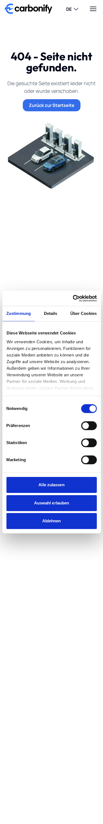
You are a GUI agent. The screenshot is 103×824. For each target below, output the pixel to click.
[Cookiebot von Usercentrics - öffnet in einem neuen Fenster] (73, 298)
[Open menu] (93, 8)
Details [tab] (50, 313)
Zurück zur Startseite (51, 105)
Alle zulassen (51, 484)
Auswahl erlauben (51, 503)
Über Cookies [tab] (83, 313)
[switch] (89, 425)
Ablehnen (51, 520)
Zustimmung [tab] (18, 313)
